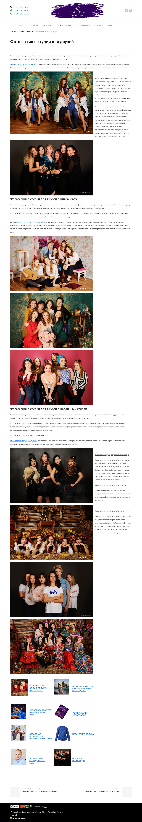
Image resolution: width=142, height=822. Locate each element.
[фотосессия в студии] (36, 441)
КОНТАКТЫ (99, 25)
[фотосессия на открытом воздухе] (61, 705)
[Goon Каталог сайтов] (14, 806)
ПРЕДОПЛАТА (85, 25)
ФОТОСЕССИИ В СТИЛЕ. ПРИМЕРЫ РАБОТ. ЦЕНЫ (40, 712)
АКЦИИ (109, 25)
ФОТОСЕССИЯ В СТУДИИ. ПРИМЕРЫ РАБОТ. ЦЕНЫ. (38, 688)
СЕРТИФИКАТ (48, 25)
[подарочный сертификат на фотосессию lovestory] (18, 726)
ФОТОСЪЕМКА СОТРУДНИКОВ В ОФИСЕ (37, 760)
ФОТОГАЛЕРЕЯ (33, 25)
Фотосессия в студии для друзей (23, 64)
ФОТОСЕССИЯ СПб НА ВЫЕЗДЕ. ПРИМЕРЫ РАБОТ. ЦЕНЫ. (82, 688)
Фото (45, 807)
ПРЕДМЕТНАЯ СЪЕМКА (65, 25)
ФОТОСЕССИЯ (17, 25)
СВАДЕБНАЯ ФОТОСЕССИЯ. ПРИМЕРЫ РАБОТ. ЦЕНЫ (40, 736)
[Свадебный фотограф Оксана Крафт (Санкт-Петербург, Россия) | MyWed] (40, 812)
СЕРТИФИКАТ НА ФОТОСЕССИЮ (80, 714)
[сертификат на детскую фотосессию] (18, 705)
